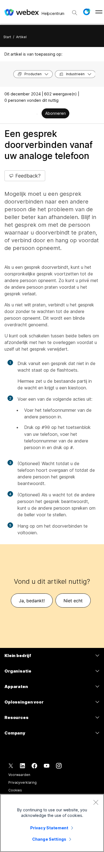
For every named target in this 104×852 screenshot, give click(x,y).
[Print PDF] (37, 114)
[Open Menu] (99, 12)
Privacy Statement (49, 827)
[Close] (95, 802)
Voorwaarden (19, 775)
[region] (52, 823)
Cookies (15, 790)
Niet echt (73, 600)
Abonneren (55, 113)
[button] (86, 12)
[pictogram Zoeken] (74, 12)
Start (7, 37)
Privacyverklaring (22, 782)
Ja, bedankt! (32, 600)
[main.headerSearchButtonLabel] (74, 11)
